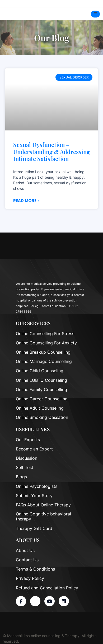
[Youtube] (49, 601)
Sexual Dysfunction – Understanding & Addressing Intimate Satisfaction (51, 151)
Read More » (26, 200)
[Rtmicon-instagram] (35, 601)
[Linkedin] (64, 601)
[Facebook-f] (21, 601)
